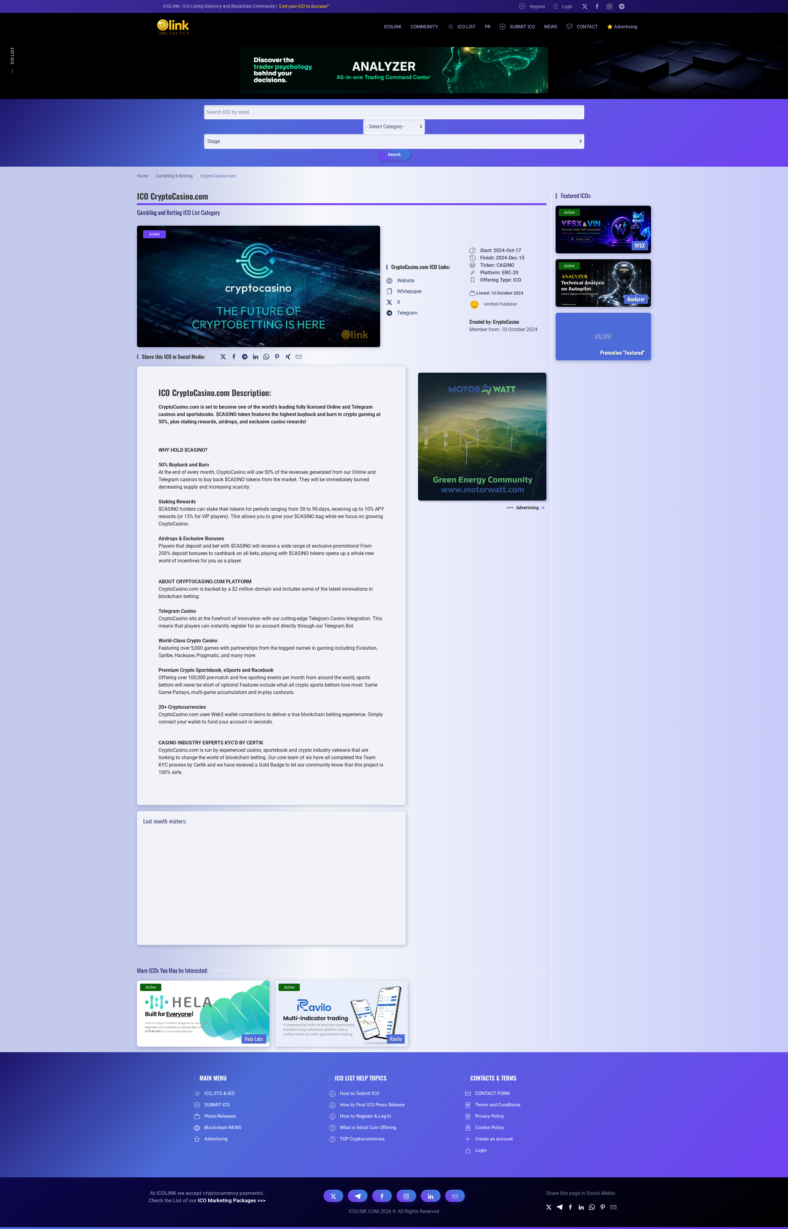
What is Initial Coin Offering (368, 1127)
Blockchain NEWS (222, 1127)
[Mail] (299, 356)
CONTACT (587, 27)
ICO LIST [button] (467, 27)
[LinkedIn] (255, 356)
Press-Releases (220, 1116)
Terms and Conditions (498, 1105)
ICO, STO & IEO (219, 1093)
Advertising (527, 507)
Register (537, 6)
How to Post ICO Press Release (372, 1105)
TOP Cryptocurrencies (362, 1139)
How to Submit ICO (359, 1093)
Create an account (494, 1139)
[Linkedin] (581, 1207)
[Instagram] (609, 6)
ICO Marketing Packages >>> (232, 1200)
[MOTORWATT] (482, 436)
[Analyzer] (394, 70)
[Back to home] (169, 27)
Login (567, 6)
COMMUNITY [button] (424, 27)
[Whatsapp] (592, 1207)
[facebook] (570, 1207)
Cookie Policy (489, 1127)
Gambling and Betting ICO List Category (178, 212)
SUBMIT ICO (522, 27)
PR (487, 27)
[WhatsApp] (266, 356)
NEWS (550, 27)
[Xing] (288, 356)
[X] (585, 6)
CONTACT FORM (492, 1093)
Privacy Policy (489, 1116)
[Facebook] (597, 6)
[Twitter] (223, 356)
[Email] (455, 1196)
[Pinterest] (277, 356)
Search (394, 154)
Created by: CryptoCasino (494, 321)
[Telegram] (622, 6)
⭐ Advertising (622, 27)
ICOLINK (392, 27)
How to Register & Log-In (365, 1116)
